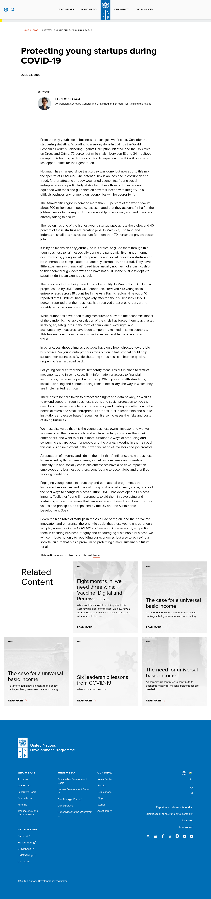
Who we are (66, 9)
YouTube (184, 836)
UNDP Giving (25, 855)
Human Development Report (74, 789)
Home (26, 30)
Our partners (25, 798)
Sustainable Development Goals (72, 781)
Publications (104, 792)
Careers (22, 836)
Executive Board (27, 792)
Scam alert (187, 820)
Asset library (104, 811)
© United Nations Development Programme (43, 881)
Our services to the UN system (75, 812)
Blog (35, 30)
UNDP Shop (25, 849)
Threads (170, 836)
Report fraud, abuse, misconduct (174, 807)
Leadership (24, 785)
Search (13, 9)
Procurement (25, 842)
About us (23, 779)
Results (101, 785)
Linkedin (155, 836)
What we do (89, 9)
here (96, 555)
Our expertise (65, 805)
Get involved (144, 9)
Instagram (177, 836)
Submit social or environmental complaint (169, 814)
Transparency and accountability (28, 812)
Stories (101, 804)
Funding (22, 804)
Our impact (121, 9)
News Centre (104, 779)
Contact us (24, 861)
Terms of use (186, 827)
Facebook (162, 836)
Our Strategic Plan (68, 799)
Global (6, 9)
